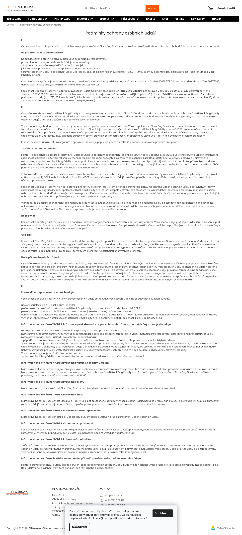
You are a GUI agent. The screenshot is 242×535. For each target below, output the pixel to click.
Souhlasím (162, 513)
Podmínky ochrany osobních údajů (72, 503)
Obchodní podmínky (64, 499)
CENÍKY (56, 515)
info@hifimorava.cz (116, 495)
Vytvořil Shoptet (226, 528)
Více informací (137, 518)
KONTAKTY (58, 495)
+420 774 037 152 (115, 505)
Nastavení (79, 527)
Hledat (152, 8)
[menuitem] (13, 19)
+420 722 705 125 (114, 500)
